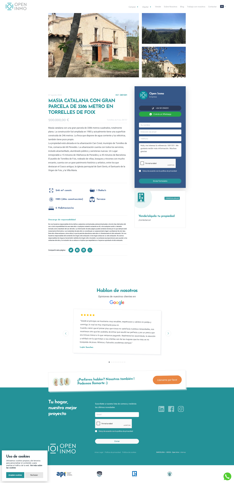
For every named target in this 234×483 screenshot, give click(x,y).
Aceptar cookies (15, 475)
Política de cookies (129, 452)
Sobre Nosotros (170, 6)
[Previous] (66, 333)
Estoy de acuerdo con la (160, 171)
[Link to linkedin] (161, 409)
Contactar (212, 6)
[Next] (168, 333)
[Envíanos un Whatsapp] (227, 476)
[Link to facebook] (171, 409)
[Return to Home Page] (16, 7)
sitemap (183, 452)
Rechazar (34, 475)
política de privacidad (169, 171)
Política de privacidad (113, 452)
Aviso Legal (99, 452)
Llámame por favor (167, 379)
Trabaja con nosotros (196, 6)
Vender (158, 6)
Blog (182, 6)
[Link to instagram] (181, 409)
